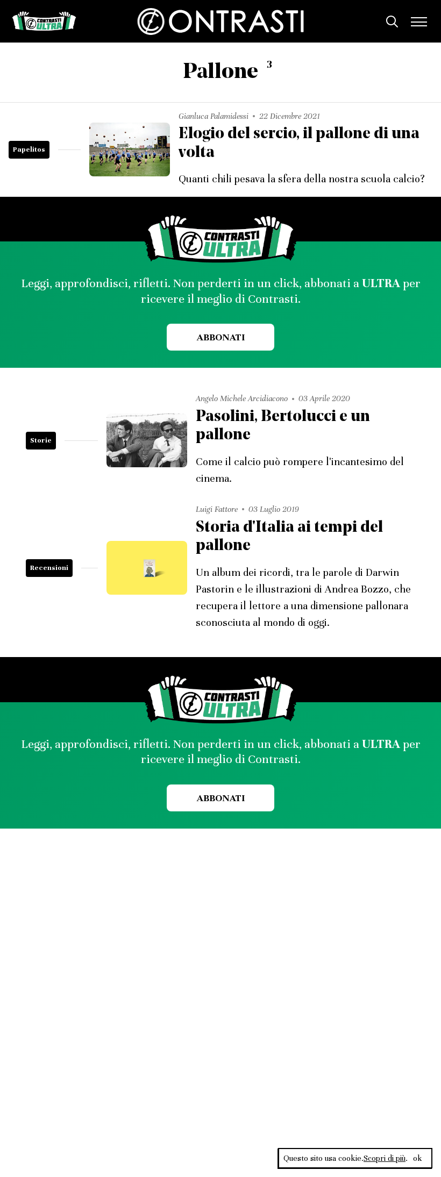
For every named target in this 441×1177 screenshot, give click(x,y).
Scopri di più (385, 1158)
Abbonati (221, 337)
